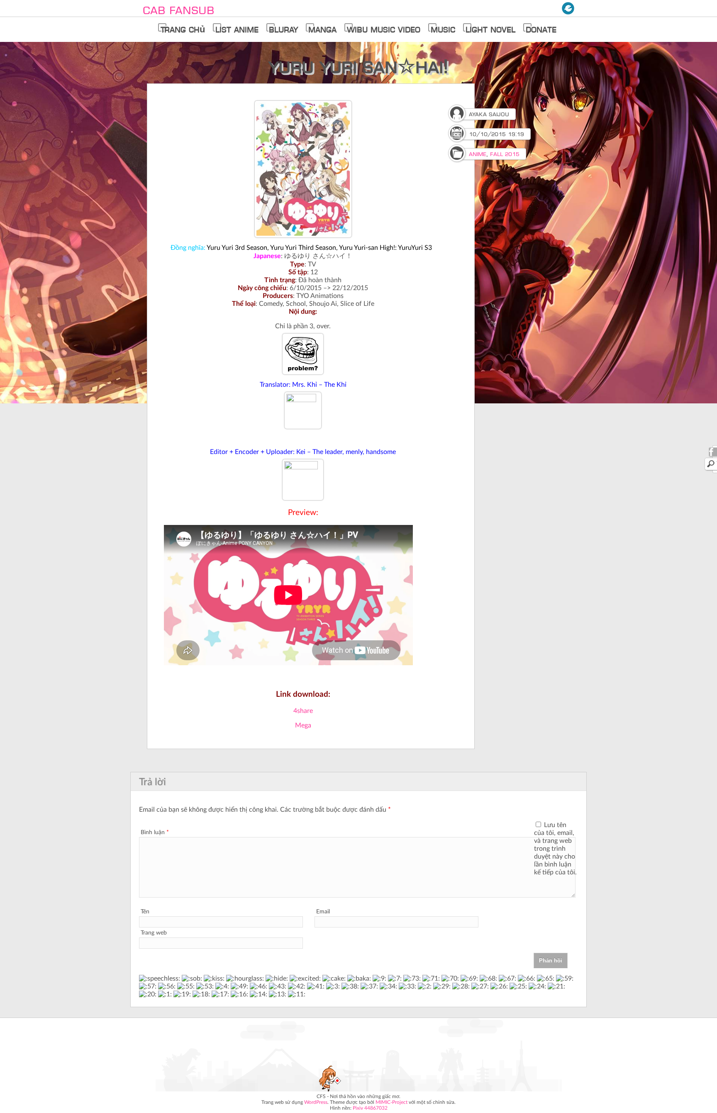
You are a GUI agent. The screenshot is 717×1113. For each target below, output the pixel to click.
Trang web (154, 933)
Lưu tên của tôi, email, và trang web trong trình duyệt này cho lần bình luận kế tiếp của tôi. (555, 849)
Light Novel (490, 29)
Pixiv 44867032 (370, 1108)
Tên (145, 912)
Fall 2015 (504, 154)
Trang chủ (183, 29)
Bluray (283, 29)
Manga (322, 29)
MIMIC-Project (391, 1102)
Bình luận (155, 832)
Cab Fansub (178, 10)
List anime (237, 29)
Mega (303, 725)
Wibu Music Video (383, 29)
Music (443, 29)
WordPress (315, 1102)
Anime (477, 154)
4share (303, 711)
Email (323, 912)
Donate (541, 29)
